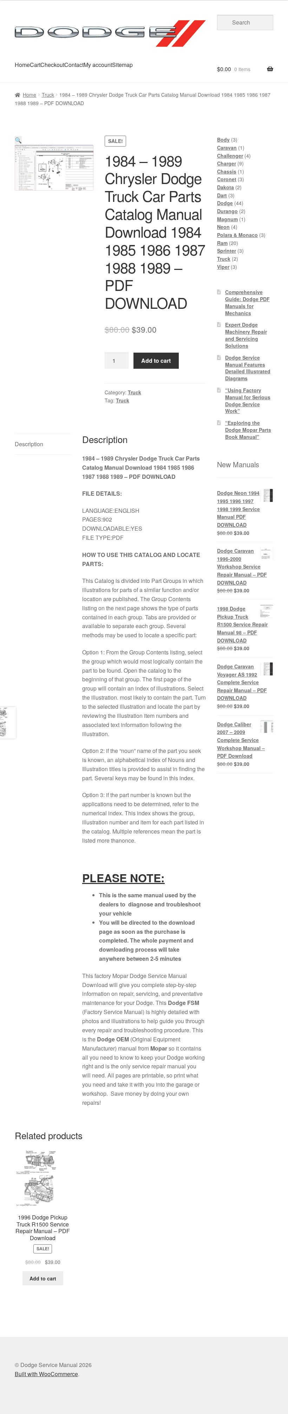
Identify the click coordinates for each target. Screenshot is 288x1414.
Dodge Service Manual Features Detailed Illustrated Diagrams (247, 368)
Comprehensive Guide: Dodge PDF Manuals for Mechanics (247, 302)
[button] (18, 140)
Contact (74, 65)
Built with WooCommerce (46, 1374)
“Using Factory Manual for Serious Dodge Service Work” (247, 400)
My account (98, 65)
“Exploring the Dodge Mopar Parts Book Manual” (248, 429)
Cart (35, 65)
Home (22, 65)
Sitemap (122, 65)
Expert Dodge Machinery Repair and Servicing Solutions (246, 335)
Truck (48, 94)
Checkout (52, 65)
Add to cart (156, 360)
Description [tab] (29, 444)
